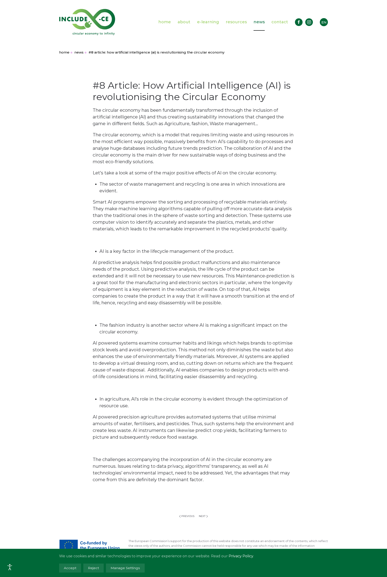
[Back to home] (87, 22)
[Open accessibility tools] (9, 567)
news (259, 21)
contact (279, 21)
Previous (187, 516)
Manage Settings (125, 568)
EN (324, 22)
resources (236, 21)
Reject (93, 568)
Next (202, 516)
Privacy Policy (241, 556)
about (184, 21)
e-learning (208, 21)
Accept (70, 568)
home (164, 21)
